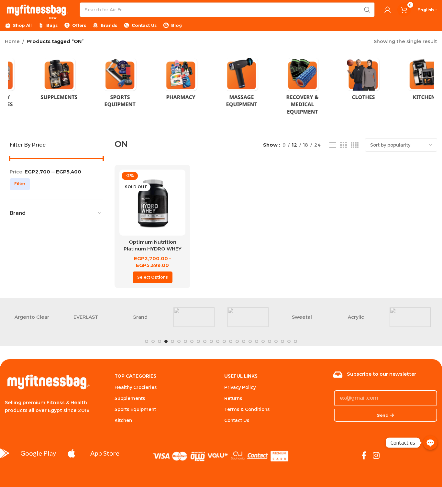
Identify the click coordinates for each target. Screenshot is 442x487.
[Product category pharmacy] (38, 81)
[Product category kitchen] (282, 81)
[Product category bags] (342, 80)
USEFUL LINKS (241, 376)
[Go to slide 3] (159, 341)
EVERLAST (85, 317)
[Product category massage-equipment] (99, 85)
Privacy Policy (240, 387)
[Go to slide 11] (211, 341)
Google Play (38, 453)
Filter (20, 183)
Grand (140, 317)
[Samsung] (248, 317)
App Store (104, 453)
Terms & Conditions (247, 409)
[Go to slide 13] (224, 341)
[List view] (332, 145)
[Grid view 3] (343, 145)
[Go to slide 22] (282, 341)
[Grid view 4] (355, 145)
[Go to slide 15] (237, 341)
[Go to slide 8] (191, 341)
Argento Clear (32, 317)
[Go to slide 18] (256, 341)
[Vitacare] (410, 317)
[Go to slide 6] (179, 341)
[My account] (387, 9)
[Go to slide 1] (146, 341)
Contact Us (236, 420)
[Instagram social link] (376, 455)
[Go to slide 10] (204, 341)
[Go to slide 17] (250, 341)
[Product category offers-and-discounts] (403, 85)
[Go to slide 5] (172, 341)
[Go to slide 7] (185, 341)
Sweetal (302, 317)
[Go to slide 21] (276, 341)
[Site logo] (37, 9)
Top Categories (135, 376)
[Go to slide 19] (263, 341)
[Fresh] (194, 317)
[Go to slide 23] (289, 341)
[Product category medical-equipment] (160, 88)
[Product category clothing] (221, 81)
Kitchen (123, 420)
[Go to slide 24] (295, 341)
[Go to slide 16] (243, 341)
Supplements (130, 398)
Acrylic (356, 317)
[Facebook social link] (364, 455)
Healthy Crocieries (136, 387)
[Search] (367, 9)
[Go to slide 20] (269, 341)
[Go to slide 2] (153, 341)
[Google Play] (5, 453)
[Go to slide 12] (217, 341)
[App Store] (71, 453)
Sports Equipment (135, 409)
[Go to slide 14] (230, 341)
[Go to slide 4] (166, 341)
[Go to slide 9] (198, 341)
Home (12, 41)
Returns (233, 398)
